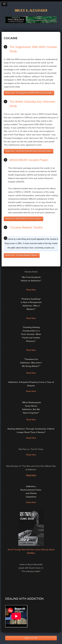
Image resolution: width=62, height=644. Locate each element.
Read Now (31, 290)
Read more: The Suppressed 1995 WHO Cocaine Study (28, 93)
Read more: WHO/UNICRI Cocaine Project (23, 219)
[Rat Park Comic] (31, 528)
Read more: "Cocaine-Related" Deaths (21, 255)
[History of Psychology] (31, 19)
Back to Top (31, 638)
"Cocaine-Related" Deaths (26, 227)
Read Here (31, 391)
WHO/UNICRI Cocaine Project (29, 160)
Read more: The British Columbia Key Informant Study (28, 151)
